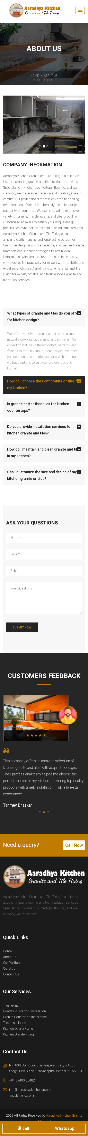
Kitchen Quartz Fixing (18, 1029)
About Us (9, 957)
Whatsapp (64, 1128)
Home (34, 75)
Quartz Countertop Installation (24, 1011)
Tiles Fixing (11, 1005)
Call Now (74, 845)
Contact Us (11, 974)
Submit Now (22, 627)
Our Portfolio (12, 963)
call (25, 1128)
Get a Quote (46, 80)
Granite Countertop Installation (25, 1017)
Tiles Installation (14, 1023)
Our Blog (9, 968)
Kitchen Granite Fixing (18, 1034)
